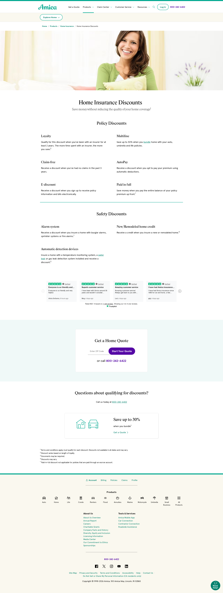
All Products (178, 503)
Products (87, 7)
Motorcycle (142, 502)
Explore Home (50, 17)
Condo (81, 502)
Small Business (166, 503)
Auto (44, 502)
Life (68, 502)
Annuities (117, 502)
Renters (93, 502)
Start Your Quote (122, 351)
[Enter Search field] (153, 7)
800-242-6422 (116, 361)
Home (56, 502)
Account (93, 480)
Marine (130, 502)
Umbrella (154, 502)
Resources (143, 7)
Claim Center (103, 7)
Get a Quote (73, 7)
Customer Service (123, 7)
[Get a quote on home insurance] (111, 443)
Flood (105, 502)
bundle (147, 141)
